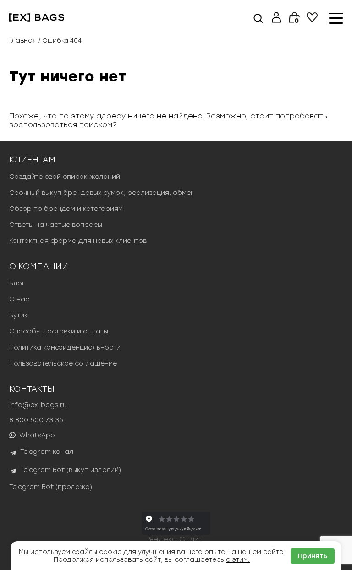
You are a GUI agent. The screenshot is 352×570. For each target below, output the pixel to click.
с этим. (238, 560)
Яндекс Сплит (176, 539)
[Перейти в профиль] (276, 18)
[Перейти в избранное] (312, 20)
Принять (312, 556)
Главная (23, 40)
